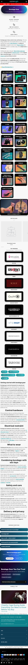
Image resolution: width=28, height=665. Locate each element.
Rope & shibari (20, 45)
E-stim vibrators (13, 43)
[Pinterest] (9, 662)
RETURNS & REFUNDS (5, 659)
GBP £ (3, 651)
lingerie (17, 450)
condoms (3, 482)
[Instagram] (11, 662)
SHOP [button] (2, 630)
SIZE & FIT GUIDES (5, 660)
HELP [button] (2, 634)
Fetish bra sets (15, 52)
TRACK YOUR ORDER (15, 659)
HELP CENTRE (14, 658)
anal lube (8, 482)
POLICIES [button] (3, 638)
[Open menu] (3, 1)
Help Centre (10, 558)
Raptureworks (5, 658)
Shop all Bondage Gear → (7, 67)
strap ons (3, 56)
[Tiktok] (6, 662)
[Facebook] (1, 662)
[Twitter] (4, 662)
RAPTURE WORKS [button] (4, 641)
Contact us (18, 558)
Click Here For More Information (8, 581)
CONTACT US (22, 659)
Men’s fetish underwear (19, 51)
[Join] (25, 624)
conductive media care (6, 438)
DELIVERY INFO (21, 658)
